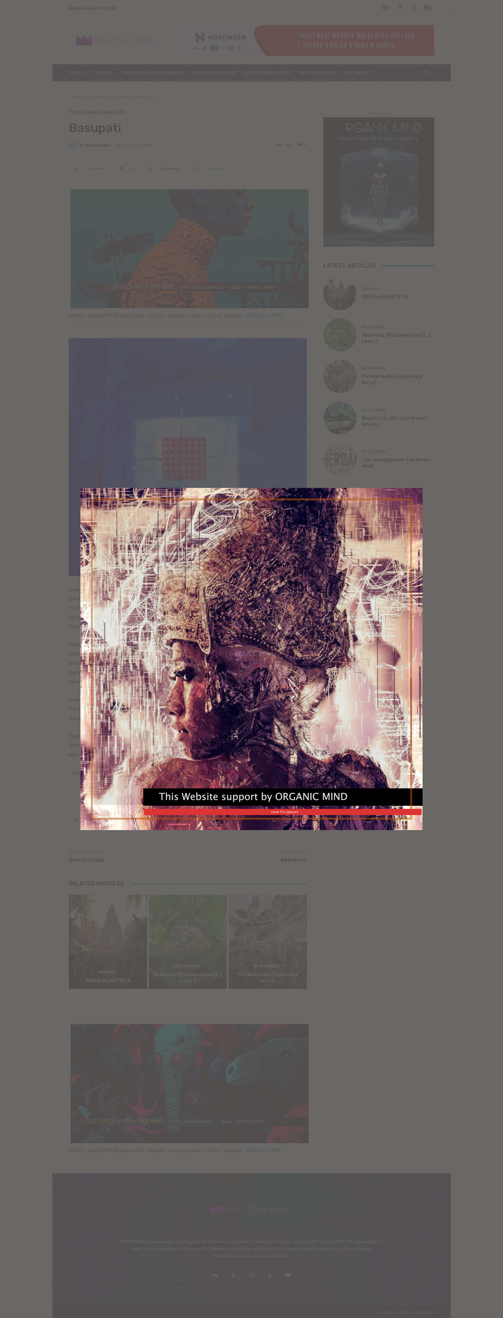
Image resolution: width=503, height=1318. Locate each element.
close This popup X (284, 812)
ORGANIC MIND (252, 654)
